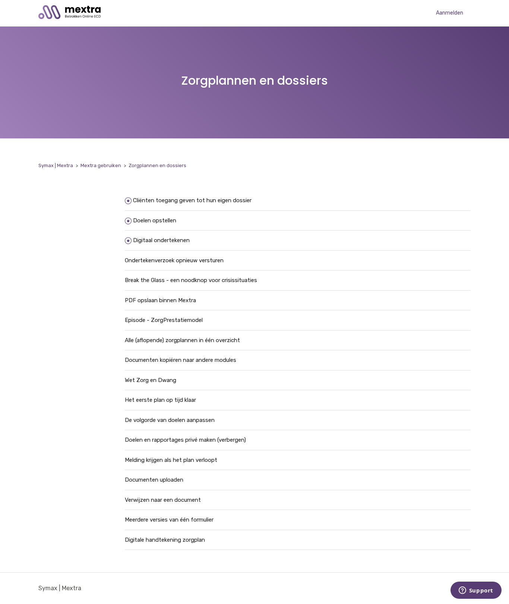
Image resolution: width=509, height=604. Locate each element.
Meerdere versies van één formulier (169, 519)
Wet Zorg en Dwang (150, 380)
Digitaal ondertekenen (161, 240)
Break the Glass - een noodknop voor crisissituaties (191, 280)
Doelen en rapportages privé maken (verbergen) (185, 439)
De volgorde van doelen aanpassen (170, 420)
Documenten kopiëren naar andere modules (180, 360)
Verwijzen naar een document (163, 500)
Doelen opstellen (154, 220)
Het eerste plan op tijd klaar (160, 400)
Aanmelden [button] (449, 13)
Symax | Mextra (55, 165)
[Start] (69, 17)
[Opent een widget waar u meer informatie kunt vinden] (476, 591)
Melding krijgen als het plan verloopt (171, 460)
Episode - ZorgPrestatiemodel (164, 320)
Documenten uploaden (154, 479)
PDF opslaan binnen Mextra (160, 300)
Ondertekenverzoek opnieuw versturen (174, 260)
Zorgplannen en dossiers (157, 165)
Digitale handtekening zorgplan (165, 539)
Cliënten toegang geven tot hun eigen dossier (192, 200)
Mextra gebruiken (100, 165)
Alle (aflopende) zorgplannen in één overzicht (182, 340)
